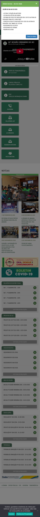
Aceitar (11, 514)
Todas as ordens (31, 36)
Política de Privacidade (24, 514)
